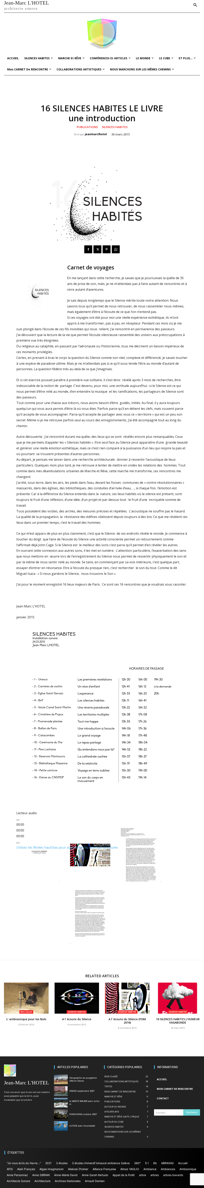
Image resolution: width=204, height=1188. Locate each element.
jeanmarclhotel (96, 134)
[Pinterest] (107, 249)
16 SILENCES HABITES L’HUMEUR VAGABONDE (178, 1020)
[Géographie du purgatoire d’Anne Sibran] (61, 1079)
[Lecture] (18, 820)
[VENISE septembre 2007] (61, 1091)
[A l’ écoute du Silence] (77, 998)
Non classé (26, 1011)
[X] (97, 249)
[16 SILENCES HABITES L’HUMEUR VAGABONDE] (178, 998)
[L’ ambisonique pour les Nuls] (26, 998)
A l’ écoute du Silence (76, 1019)
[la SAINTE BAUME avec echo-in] (61, 1103)
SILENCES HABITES (115, 127)
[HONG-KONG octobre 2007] (61, 1114)
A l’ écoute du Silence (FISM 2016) (127, 1020)
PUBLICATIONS (87, 127)
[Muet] (18, 842)
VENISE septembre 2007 (81, 1091)
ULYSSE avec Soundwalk (82, 1126)
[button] (195, 5)
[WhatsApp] (116, 249)
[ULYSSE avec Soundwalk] (61, 1126)
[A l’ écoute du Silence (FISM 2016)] (127, 998)
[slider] (67, 847)
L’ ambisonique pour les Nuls (26, 1019)
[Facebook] (88, 249)
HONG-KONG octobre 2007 (83, 1114)
